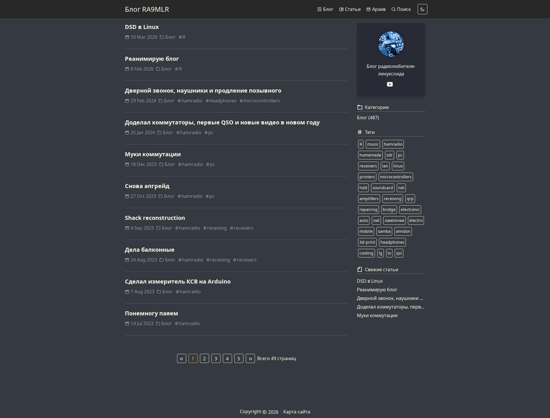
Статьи (352, 9)
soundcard (382, 187)
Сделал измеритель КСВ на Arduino (178, 281)
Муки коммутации (153, 154)
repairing (369, 209)
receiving (217, 228)
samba (384, 231)
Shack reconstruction (155, 218)
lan (385, 166)
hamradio (192, 100)
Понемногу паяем (151, 313)
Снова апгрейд (147, 186)
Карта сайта (296, 412)
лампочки (394, 220)
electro (416, 220)
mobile (366, 231)
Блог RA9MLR (147, 9)
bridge (389, 209)
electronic (410, 209)
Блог (327, 9)
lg (380, 253)
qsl (399, 253)
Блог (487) (368, 117)
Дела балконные (149, 249)
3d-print (367, 242)
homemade (370, 155)
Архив (378, 9)
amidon (403, 231)
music (373, 144)
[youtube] (391, 84)
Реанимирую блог (152, 58)
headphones (223, 100)
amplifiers (369, 198)
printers (367, 176)
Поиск (403, 9)
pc (210, 132)
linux (398, 166)
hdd (363, 187)
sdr (389, 155)
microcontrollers (261, 100)
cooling (367, 253)
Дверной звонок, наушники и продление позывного (203, 90)
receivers (244, 228)
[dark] (422, 9)
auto (364, 220)
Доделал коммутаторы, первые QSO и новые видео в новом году (222, 122)
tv (389, 253)
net (401, 187)
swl (376, 220)
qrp (410, 198)
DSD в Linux (142, 27)
